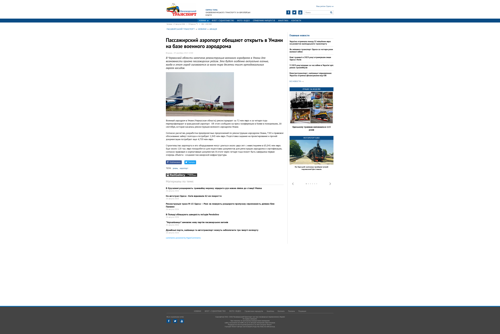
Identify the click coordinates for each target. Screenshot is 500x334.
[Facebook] (288, 12)
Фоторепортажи (311, 138)
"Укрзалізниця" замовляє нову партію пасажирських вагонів (197, 222)
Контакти (296, 20)
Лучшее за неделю (311, 89)
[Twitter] (294, 12)
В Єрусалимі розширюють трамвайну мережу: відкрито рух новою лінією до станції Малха (214, 188)
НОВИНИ (202, 20)
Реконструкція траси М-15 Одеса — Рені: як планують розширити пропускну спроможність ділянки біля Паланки (220, 205)
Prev (292, 183)
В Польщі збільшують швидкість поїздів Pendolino (192, 214)
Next (330, 183)
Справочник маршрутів (264, 20)
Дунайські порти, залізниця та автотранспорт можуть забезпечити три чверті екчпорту (212, 230)
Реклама (291, 311)
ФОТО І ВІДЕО (243, 20)
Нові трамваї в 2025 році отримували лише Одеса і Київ (310, 58)
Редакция (302, 311)
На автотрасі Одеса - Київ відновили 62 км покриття (193, 195)
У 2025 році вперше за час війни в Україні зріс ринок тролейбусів (311, 66)
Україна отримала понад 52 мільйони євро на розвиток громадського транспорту (310, 42)
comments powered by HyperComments (183, 237)
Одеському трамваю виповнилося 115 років (311, 128)
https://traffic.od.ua (181, 9)
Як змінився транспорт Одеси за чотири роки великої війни (311, 50)
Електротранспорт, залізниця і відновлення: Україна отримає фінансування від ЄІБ (311, 74)
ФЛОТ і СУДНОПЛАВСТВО (223, 20)
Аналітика (283, 20)
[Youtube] (300, 12)
